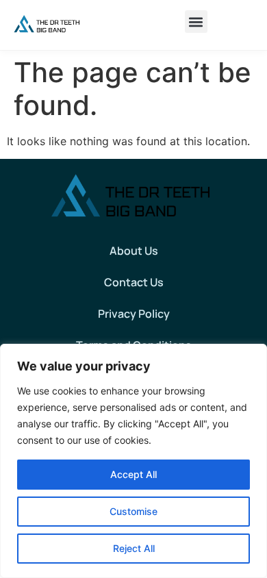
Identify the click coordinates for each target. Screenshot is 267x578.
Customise (133, 511)
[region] (133, 461)
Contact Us (134, 282)
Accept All (133, 474)
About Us (134, 250)
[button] (196, 21)
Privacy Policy (134, 313)
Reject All (134, 548)
